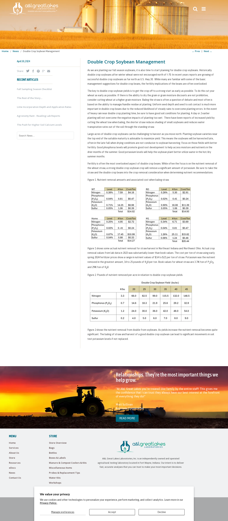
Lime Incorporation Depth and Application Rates (44, 107)
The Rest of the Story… (29, 98)
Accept (112, 512)
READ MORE (127, 418)
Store (12, 457)
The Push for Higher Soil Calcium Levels (39, 124)
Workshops (55, 482)
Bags (52, 447)
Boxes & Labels (57, 457)
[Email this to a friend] (47, 71)
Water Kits (55, 477)
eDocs (12, 467)
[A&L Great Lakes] (33, 9)
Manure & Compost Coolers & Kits (68, 462)
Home (12, 442)
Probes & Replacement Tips (64, 472)
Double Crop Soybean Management (126, 61)
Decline (161, 512)
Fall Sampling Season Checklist (34, 89)
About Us (14, 452)
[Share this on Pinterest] (37, 71)
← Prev (196, 51)
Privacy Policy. (48, 503)
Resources (14, 462)
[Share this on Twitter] (26, 71)
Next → (208, 51)
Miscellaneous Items (60, 467)
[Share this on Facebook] (32, 71)
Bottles (53, 452)
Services (14, 447)
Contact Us (15, 477)
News (12, 472)
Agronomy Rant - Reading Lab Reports (38, 115)
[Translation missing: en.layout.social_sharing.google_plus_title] (42, 71)
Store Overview (58, 442)
